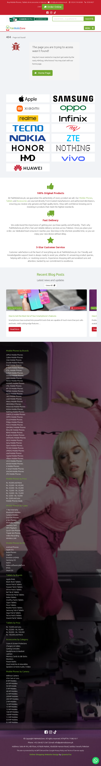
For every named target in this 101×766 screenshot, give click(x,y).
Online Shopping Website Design (44, 754)
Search (88, 19)
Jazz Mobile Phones (14, 396)
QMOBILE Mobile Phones (16, 427)
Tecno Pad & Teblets (14, 616)
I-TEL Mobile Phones (14, 386)
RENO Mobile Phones (14, 433)
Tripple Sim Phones (13, 533)
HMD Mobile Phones (14, 378)
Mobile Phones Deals (14, 501)
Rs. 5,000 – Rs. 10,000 (14, 496)
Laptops (9, 654)
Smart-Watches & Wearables (17, 664)
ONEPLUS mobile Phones (15, 414)
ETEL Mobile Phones (14, 370)
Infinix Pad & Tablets (14, 590)
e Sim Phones (11, 520)
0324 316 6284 (76, 2)
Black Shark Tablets (13, 582)
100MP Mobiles (12, 715)
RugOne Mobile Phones (15, 435)
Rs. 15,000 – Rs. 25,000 (15, 491)
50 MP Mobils (11, 686)
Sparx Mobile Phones (14, 446)
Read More (14, 329)
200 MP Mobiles (12, 699)
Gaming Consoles (13, 649)
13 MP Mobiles (11, 707)
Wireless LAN (11, 538)
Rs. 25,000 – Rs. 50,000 (15, 630)
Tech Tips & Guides (14, 308)
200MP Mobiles (12, 696)
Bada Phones (11, 552)
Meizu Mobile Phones (14, 401)
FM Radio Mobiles (13, 523)
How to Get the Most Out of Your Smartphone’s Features (32, 316)
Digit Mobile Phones (14, 365)
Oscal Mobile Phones (14, 420)
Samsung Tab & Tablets (15, 610)
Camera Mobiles (12, 515)
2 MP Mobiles (11, 702)
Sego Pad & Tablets (13, 613)
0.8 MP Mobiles (12, 720)
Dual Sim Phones (12, 518)
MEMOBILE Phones (13, 404)
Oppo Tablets (11, 603)
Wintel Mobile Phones (14, 464)
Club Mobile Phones (14, 360)
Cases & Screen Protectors (16, 644)
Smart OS (9, 570)
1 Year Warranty (12, 510)
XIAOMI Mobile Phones (15, 471)
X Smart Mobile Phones (15, 469)
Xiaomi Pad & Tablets (14, 618)
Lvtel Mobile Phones (14, 399)
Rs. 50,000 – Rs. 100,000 (15, 632)
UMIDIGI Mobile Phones (15, 451)
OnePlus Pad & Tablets (14, 600)
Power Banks (11, 662)
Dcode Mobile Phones (14, 363)
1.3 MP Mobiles (12, 717)
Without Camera (12, 676)
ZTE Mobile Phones (13, 474)
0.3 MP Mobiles (12, 722)
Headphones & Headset (15, 651)
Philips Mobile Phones (14, 422)
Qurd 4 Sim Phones (13, 531)
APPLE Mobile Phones (14, 355)
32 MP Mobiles (11, 694)
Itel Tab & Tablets (12, 592)
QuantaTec (66, 754)
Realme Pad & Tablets (14, 608)
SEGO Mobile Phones (14, 440)
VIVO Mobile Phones (14, 461)
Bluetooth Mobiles (13, 512)
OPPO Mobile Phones (14, 417)
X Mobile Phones (12, 466)
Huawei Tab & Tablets (14, 587)
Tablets (9, 201)
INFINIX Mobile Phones (14, 391)
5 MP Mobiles (11, 689)
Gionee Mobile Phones (15, 376)
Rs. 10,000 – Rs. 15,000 (15, 493)
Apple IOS (10, 550)
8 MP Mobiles (11, 681)
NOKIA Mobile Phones (14, 409)
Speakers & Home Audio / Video (18, 667)
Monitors (9, 659)
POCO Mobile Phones (14, 425)
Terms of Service (73, 750)
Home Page (43, 73)
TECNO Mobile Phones (15, 448)
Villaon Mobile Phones (14, 458)
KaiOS (8, 563)
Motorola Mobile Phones (15, 407)
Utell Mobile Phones (14, 453)
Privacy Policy (59, 750)
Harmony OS (11, 560)
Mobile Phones (85, 198)
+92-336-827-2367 (41, 742)
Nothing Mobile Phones (15, 412)
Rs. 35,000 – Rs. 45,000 (15, 485)
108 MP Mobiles (12, 712)
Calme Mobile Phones (14, 357)
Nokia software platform (15, 565)
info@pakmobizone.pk (59, 2)
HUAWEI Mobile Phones (15, 383)
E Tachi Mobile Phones (14, 368)
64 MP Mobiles (11, 683)
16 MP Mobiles (11, 704)
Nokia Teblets (11, 597)
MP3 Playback (11, 528)
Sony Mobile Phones (14, 443)
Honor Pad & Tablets (14, 584)
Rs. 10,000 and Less (13, 627)
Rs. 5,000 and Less (13, 498)
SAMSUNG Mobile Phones (16, 438)
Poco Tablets (11, 605)
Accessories (22, 201)
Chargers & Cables (13, 646)
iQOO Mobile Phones (14, 394)
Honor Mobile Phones (14, 381)
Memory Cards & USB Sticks (16, 656)
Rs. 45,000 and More (14, 483)
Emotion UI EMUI (12, 558)
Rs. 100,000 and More (14, 635)
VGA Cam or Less (12, 678)
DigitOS (9, 555)
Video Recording (12, 536)
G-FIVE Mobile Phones (14, 373)
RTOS (8, 568)
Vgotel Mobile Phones (14, 456)
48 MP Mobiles (11, 691)
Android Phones (12, 547)
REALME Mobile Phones (15, 430)
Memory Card (11, 525)
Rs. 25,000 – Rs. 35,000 (15, 488)
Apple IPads (10, 579)
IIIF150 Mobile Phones (14, 389)
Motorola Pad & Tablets (15, 595)
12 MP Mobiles (11, 709)
